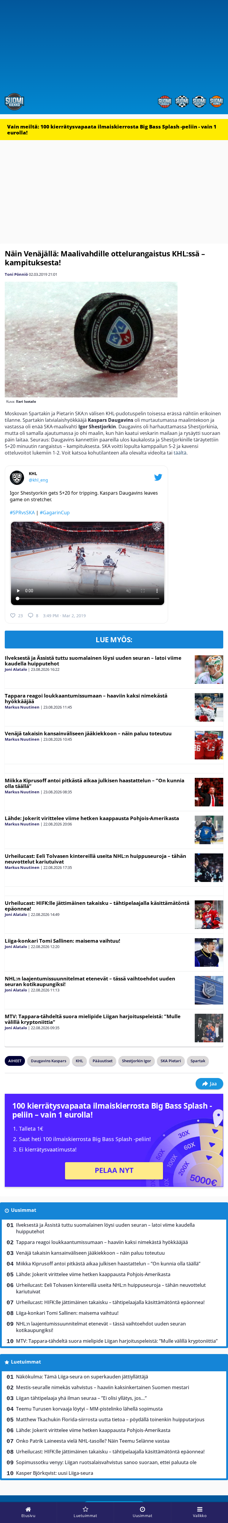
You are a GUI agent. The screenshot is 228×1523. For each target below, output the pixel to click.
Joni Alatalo (16, 669)
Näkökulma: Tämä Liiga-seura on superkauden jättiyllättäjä (82, 1376)
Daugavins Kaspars (48, 1060)
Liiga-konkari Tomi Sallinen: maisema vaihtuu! (62, 940)
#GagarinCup (55, 512)
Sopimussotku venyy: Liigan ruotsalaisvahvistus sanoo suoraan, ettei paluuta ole (106, 1462)
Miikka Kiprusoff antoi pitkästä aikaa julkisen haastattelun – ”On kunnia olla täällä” (94, 783)
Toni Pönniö (16, 274)
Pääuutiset (103, 1060)
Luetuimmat (26, 1362)
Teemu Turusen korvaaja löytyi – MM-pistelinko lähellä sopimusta (89, 1409)
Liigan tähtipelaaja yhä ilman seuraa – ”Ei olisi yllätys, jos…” (81, 1398)
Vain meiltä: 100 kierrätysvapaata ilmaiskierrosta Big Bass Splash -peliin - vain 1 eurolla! (111, 129)
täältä (179, 452)
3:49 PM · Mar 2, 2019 (64, 615)
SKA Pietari (171, 1060)
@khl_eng (38, 480)
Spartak (198, 1060)
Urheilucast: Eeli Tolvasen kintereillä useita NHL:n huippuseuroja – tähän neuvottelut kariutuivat (95, 859)
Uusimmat (23, 1210)
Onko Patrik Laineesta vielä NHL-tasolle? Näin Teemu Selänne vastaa (93, 1441)
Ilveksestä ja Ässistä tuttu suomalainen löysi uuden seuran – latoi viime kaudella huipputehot (93, 660)
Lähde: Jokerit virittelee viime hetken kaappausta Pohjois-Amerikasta (92, 818)
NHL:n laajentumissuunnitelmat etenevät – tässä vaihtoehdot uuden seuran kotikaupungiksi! (90, 981)
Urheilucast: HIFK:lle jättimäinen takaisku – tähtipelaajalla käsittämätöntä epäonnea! (97, 906)
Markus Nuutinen (22, 707)
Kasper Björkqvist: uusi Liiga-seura (54, 1473)
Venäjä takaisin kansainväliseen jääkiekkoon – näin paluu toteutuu (88, 733)
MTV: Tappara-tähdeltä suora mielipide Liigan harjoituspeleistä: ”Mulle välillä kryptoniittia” (92, 1019)
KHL (79, 1060)
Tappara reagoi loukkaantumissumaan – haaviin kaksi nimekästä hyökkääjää (86, 698)
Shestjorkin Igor (136, 1060)
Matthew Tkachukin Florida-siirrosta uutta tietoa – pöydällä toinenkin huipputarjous (110, 1419)
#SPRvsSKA (22, 512)
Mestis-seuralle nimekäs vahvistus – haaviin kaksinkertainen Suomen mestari (102, 1387)
